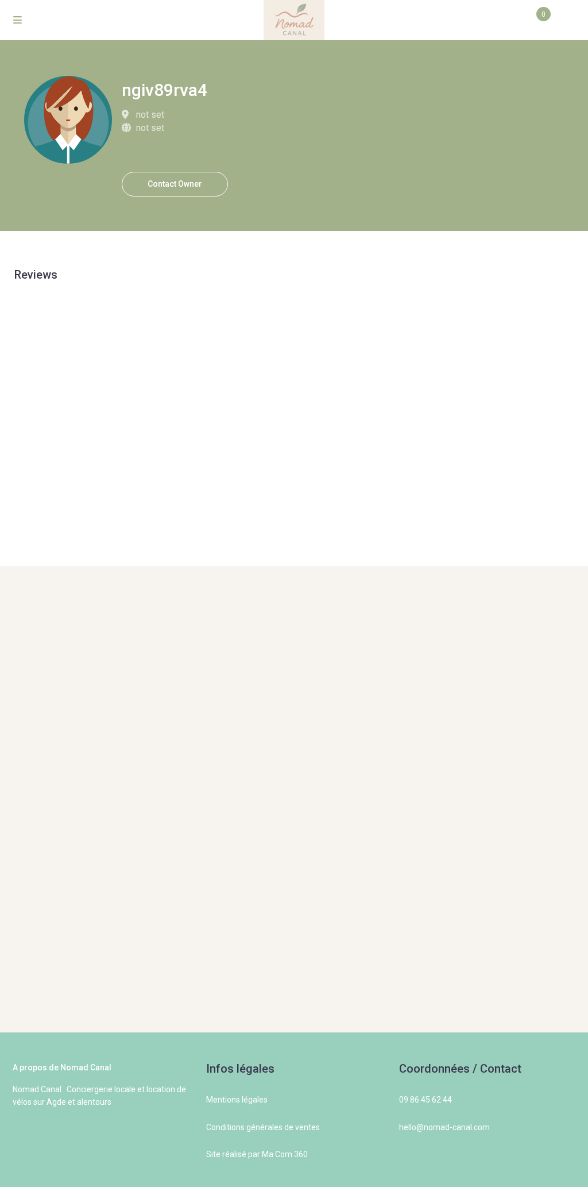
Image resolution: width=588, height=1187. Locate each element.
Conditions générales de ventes (263, 1127)
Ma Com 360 (285, 1154)
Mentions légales (237, 1099)
